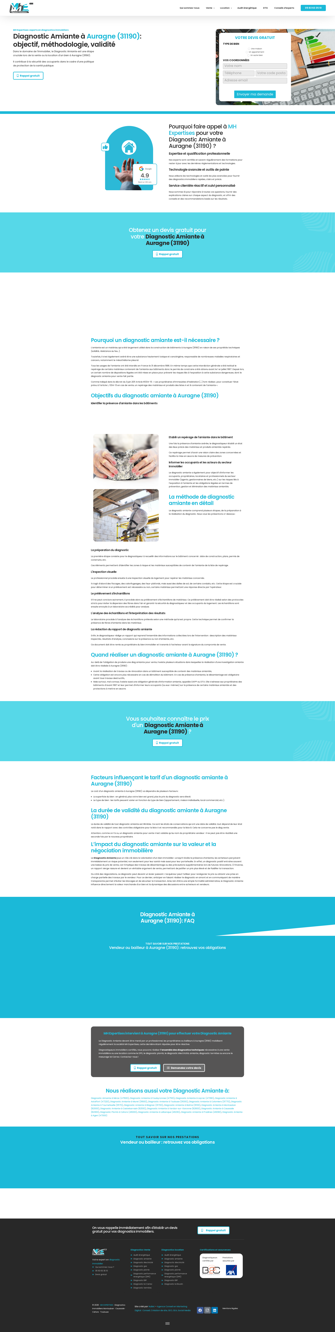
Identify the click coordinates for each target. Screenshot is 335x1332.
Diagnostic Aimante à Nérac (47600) (110, 1098)
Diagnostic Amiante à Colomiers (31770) (209, 1101)
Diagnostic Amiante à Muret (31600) (128, 1101)
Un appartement (256, 52)
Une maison (256, 48)
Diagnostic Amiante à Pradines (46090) (201, 1112)
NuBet (152, 1306)
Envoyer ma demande (255, 94)
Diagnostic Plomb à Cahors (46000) (118, 1112)
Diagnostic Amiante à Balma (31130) (182, 1105)
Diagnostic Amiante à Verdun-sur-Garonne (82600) (173, 1108)
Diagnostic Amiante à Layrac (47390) (195, 1098)
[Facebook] (200, 1310)
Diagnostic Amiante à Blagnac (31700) (143, 1105)
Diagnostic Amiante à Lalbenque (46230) (159, 1112)
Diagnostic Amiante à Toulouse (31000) (168, 1101)
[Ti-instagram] (207, 1310)
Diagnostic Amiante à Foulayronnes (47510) (152, 1098)
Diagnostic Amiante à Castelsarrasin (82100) (123, 1108)
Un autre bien (256, 55)
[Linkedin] (214, 1310)
